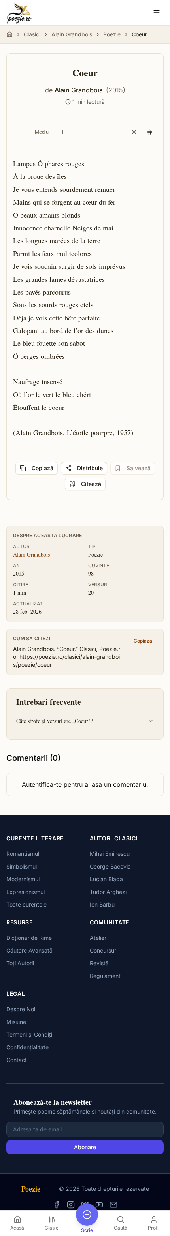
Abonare (85, 1147)
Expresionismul (25, 891)
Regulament (105, 975)
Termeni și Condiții (29, 1034)
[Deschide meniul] (156, 13)
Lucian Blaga (106, 879)
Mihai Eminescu (110, 853)
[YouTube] (99, 1205)
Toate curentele (26, 904)
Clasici (32, 34)
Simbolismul (21, 866)
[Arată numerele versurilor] (150, 132)
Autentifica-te (42, 784)
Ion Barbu (102, 904)
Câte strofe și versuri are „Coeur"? (54, 721)
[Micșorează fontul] (20, 132)
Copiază (42, 468)
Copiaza (143, 641)
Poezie (112, 34)
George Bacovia (110, 866)
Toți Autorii (20, 963)
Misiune (16, 1021)
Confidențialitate (27, 1047)
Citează (91, 483)
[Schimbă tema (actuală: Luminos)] (134, 132)
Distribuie (90, 468)
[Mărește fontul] (63, 132)
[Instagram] (71, 1205)
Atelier (98, 937)
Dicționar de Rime (29, 937)
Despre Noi (20, 1009)
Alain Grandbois (71, 34)
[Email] (113, 1205)
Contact (16, 1059)
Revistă (99, 963)
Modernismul (23, 879)
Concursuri (103, 950)
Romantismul (22, 853)
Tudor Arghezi (108, 891)
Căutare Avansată (29, 950)
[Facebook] (56, 1205)
